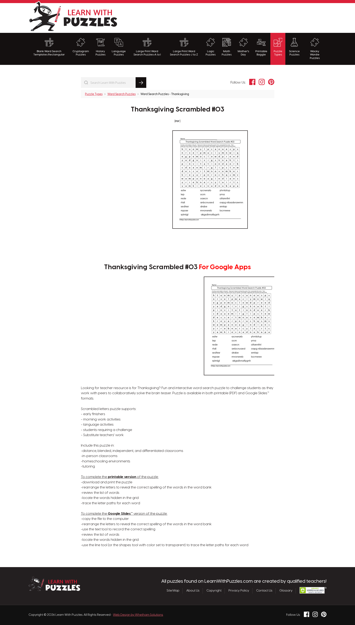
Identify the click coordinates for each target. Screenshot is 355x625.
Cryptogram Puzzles (81, 53)
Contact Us (264, 590)
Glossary (286, 590)
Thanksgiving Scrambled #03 (177, 109)
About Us (192, 590)
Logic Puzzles (211, 53)
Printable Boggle (261, 53)
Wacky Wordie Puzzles (315, 55)
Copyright (213, 590)
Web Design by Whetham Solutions (138, 615)
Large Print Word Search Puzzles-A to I (147, 53)
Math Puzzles (227, 53)
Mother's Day (243, 53)
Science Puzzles (294, 53)
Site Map (173, 590)
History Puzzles (100, 53)
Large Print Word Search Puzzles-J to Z (184, 53)
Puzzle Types (278, 53)
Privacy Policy (238, 590)
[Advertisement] (251, 17)
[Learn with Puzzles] (54, 590)
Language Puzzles (119, 53)
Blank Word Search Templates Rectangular (49, 53)
